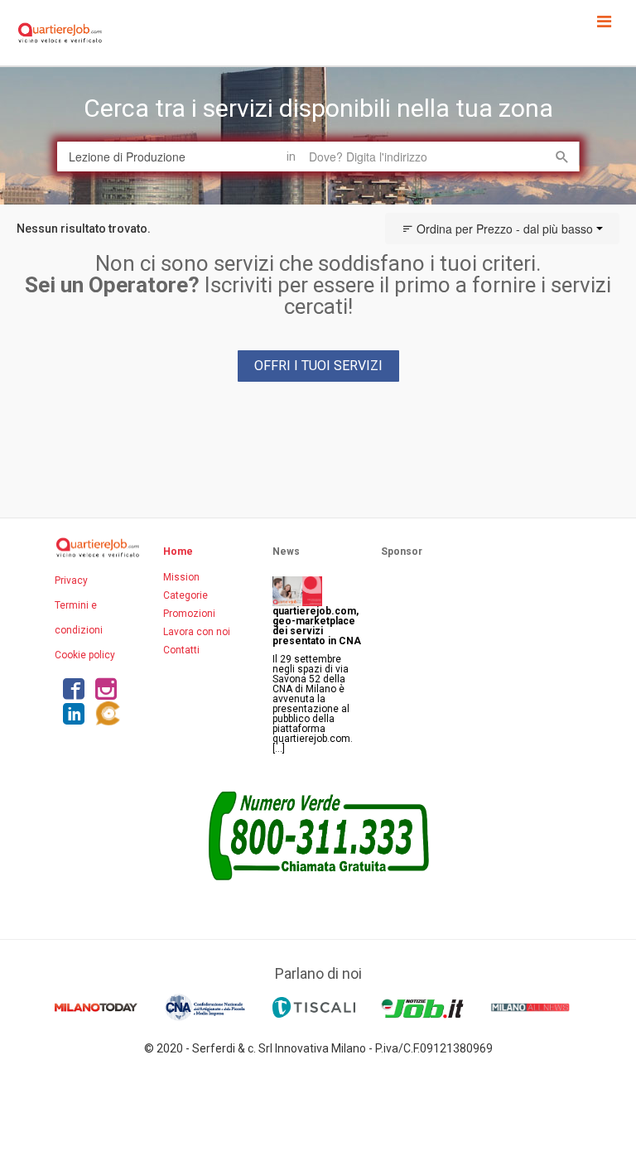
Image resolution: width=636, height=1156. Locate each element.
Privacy (71, 580)
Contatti (181, 650)
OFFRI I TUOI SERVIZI (318, 365)
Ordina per (503, 228)
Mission (181, 577)
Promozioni (189, 613)
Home (178, 551)
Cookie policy (85, 655)
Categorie (185, 595)
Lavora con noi (196, 632)
